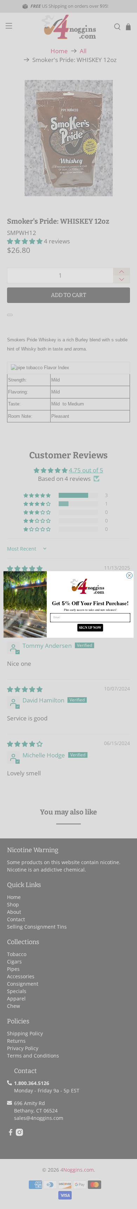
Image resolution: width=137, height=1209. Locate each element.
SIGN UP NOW (90, 627)
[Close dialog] (129, 575)
